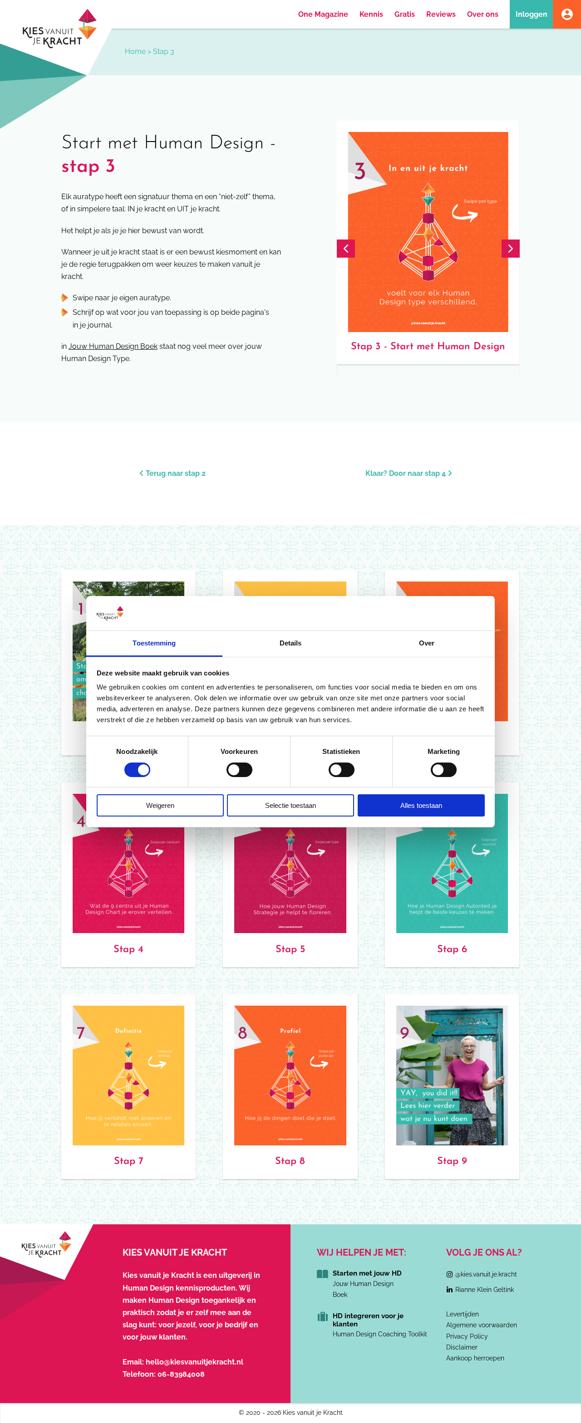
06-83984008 (181, 1374)
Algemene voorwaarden (481, 1325)
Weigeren (160, 805)
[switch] (239, 770)
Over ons (482, 14)
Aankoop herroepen (475, 1358)
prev (346, 249)
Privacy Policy (467, 1336)
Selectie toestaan (290, 805)
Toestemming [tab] (154, 643)
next (511, 249)
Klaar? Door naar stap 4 (406, 473)
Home (135, 51)
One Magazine (323, 14)
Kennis (371, 14)
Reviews (441, 14)
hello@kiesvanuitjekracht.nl (194, 1362)
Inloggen (531, 14)
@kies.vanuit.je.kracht (486, 1274)
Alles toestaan (421, 805)
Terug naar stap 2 (175, 473)
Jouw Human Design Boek (113, 346)
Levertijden (462, 1314)
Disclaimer (462, 1347)
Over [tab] (426, 643)
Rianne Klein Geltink (484, 1289)
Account (567, 14)
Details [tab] (291, 643)
